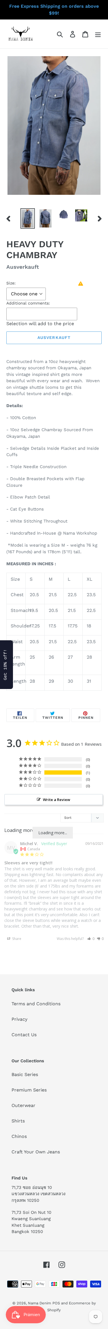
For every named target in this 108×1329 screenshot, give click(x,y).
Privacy (19, 1019)
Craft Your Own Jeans (36, 1152)
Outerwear (23, 1105)
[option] (28, 218)
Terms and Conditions (36, 1003)
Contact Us (24, 1034)
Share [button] (16, 938)
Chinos (19, 1136)
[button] (91, 938)
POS (56, 1303)
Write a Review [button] (56, 799)
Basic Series (25, 1074)
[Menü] (98, 34)
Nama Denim (39, 1303)
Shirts (18, 1121)
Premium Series (29, 1090)
